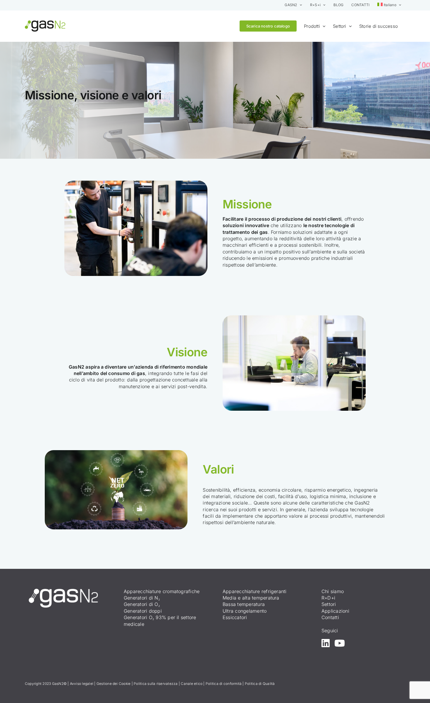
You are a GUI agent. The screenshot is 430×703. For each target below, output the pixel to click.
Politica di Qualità (260, 683)
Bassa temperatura (244, 604)
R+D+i (328, 598)
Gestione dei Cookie (114, 683)
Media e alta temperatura (251, 598)
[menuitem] (389, 5)
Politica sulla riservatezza (156, 683)
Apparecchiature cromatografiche (161, 591)
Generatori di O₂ (142, 604)
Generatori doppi (143, 611)
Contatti (330, 617)
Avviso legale (81, 683)
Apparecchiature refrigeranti (255, 591)
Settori (328, 604)
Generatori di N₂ (142, 598)
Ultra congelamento (244, 611)
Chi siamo (332, 591)
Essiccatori (235, 617)
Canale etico (191, 683)
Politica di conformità (224, 683)
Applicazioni (335, 611)
